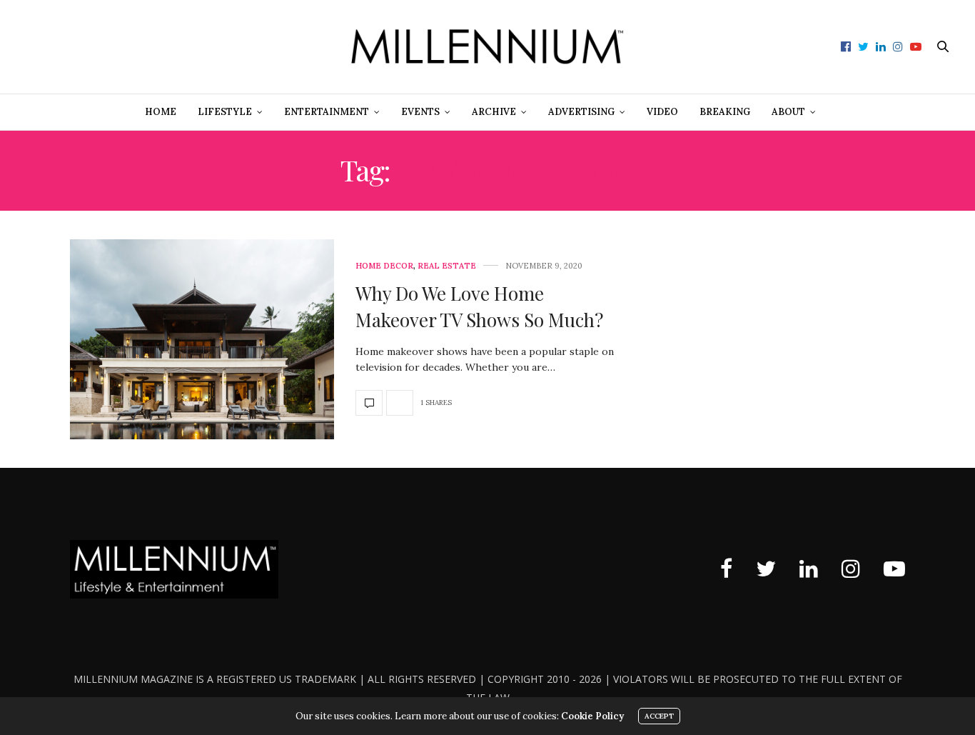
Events (420, 112)
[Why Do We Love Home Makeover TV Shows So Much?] (202, 339)
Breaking (724, 112)
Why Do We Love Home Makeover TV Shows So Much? (479, 306)
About (788, 112)
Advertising (581, 112)
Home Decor (384, 266)
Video (662, 112)
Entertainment (326, 112)
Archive (494, 112)
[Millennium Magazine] (487, 46)
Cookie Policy (592, 716)
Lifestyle (225, 112)
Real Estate (447, 266)
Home (160, 112)
